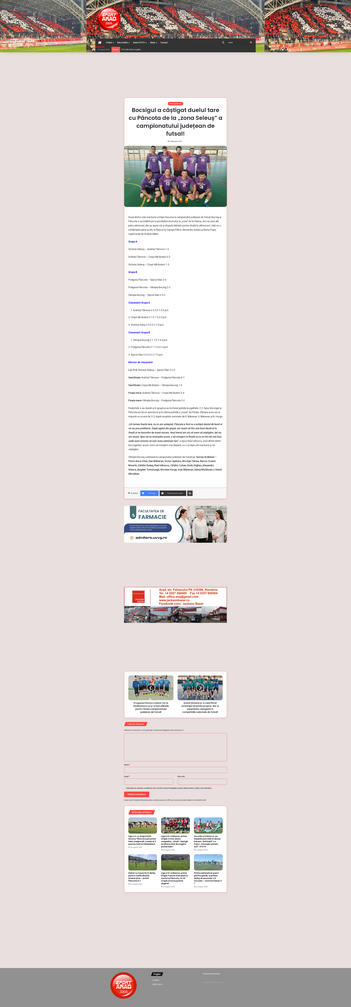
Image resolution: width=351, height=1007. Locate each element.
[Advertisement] (175, 74)
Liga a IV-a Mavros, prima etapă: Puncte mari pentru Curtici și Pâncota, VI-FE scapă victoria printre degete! (174, 878)
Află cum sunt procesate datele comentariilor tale (186, 800)
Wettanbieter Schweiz (211, 974)
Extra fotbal (122, 42)
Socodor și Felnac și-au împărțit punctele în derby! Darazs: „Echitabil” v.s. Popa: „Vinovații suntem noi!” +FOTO (207, 841)
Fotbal (109, 42)
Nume (127, 765)
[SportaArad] (109, 19)
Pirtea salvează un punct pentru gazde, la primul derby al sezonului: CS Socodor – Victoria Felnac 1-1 (208, 878)
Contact (164, 42)
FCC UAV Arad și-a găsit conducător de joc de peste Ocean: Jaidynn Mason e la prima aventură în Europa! (163, 49)
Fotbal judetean (175, 104)
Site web (181, 776)
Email (127, 776)
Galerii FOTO (139, 42)
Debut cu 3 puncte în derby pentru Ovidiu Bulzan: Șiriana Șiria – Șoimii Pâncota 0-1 (141, 877)
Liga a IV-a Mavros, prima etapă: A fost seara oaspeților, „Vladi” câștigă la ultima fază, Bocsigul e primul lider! (174, 841)
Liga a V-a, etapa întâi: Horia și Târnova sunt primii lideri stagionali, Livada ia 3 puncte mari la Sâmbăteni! (142, 840)
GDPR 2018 (157, 984)
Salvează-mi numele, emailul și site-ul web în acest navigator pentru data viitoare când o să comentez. (169, 788)
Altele (152, 42)
